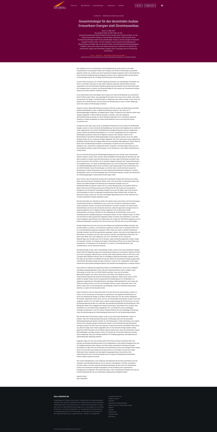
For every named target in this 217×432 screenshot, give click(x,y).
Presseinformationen (115, 396)
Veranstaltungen (98, 5)
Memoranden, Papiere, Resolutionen (113, 16)
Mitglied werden (150, 5)
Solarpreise (111, 5)
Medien (121, 5)
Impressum (111, 416)
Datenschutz (112, 412)
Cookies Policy (113, 414)
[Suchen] (158, 5)
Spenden (138, 5)
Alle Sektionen (85, 5)
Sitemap (111, 410)
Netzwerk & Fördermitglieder (117, 403)
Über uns (74, 5)
